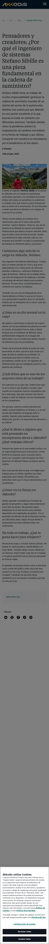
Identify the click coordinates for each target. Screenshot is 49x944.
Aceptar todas (24, 939)
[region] (24, 905)
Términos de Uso (38, 917)
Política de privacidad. (26, 910)
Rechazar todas (24, 931)
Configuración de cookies (24, 924)
